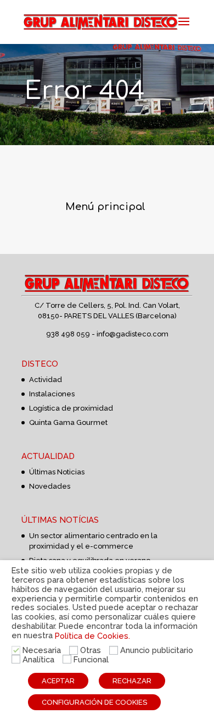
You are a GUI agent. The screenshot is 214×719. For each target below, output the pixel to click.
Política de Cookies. (92, 635)
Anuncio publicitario (156, 650)
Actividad (45, 379)
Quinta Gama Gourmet (68, 422)
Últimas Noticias (57, 472)
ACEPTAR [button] (58, 681)
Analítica (38, 659)
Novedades (49, 486)
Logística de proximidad (71, 408)
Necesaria (41, 650)
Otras (90, 650)
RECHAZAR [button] (131, 681)
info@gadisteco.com (132, 334)
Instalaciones (52, 394)
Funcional (91, 659)
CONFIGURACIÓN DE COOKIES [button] (94, 702)
